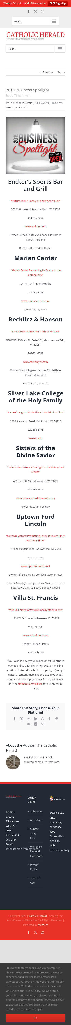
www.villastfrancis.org (35, 635)
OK (35, 1018)
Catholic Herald (38, 916)
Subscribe (35, 811)
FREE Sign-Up (58, 3)
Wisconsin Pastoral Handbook (35, 851)
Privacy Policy (34, 867)
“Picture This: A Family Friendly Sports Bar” (35, 201)
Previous (48, 72)
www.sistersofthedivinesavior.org (35, 498)
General (22, 107)
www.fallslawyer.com (35, 362)
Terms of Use (35, 880)
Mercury (43, 925)
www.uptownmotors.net (35, 566)
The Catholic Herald (20, 103)
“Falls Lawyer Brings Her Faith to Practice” (35, 331)
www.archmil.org (59, 850)
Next (60, 72)
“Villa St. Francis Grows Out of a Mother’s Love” (35, 610)
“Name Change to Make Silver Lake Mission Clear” (35, 412)
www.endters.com (35, 226)
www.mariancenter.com (35, 301)
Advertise (35, 820)
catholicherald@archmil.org (22, 848)
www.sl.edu (35, 438)
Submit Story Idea (34, 833)
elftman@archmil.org (30, 684)
